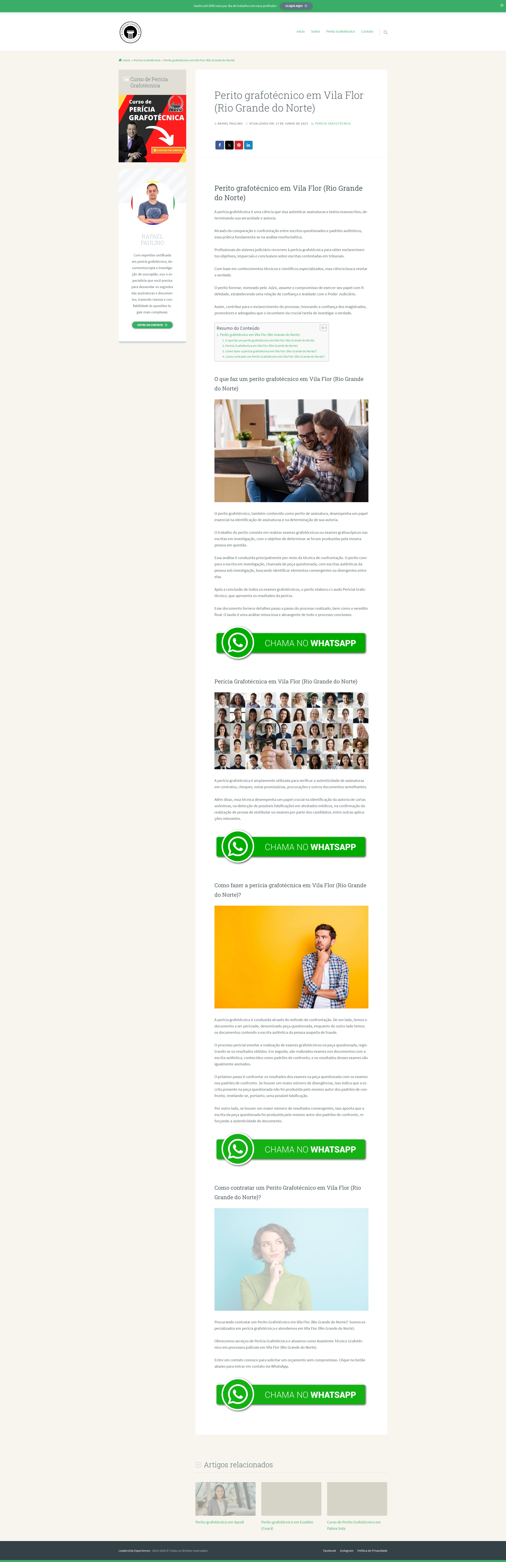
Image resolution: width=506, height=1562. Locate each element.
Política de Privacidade (372, 1551)
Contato (367, 31)
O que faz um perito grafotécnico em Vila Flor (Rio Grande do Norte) (269, 340)
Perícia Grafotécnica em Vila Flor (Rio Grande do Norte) (261, 346)
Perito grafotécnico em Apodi (219, 1521)
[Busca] (382, 27)
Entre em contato (150, 325)
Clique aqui (294, 6)
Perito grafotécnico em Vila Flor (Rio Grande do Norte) (260, 334)
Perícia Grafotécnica (333, 123)
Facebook (329, 1551)
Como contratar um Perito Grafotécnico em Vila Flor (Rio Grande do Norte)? (275, 356)
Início (301, 31)
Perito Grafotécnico (340, 31)
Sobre (315, 31)
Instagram (346, 1551)
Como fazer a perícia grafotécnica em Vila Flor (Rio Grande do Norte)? (271, 351)
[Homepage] (130, 32)
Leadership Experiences (134, 1551)
